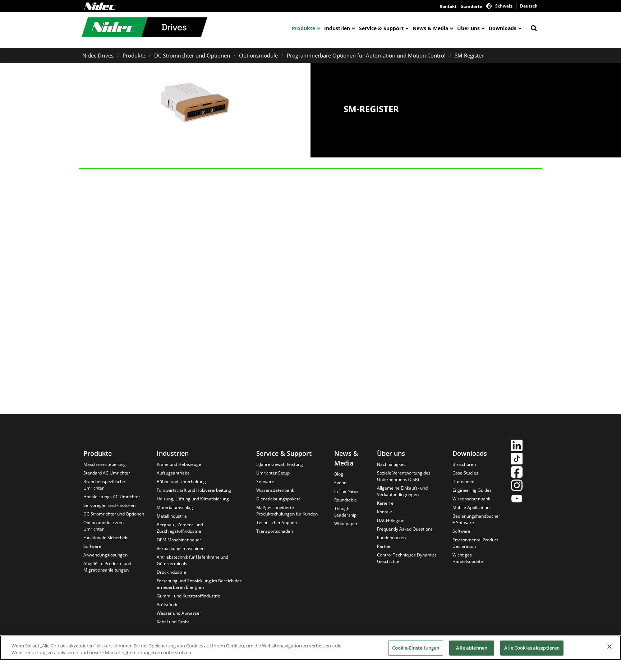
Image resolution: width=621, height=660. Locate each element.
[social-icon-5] (517, 499)
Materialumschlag (175, 507)
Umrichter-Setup (273, 473)
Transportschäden (274, 531)
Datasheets (463, 481)
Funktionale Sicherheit (105, 538)
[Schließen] (609, 647)
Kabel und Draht (173, 622)
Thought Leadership (345, 511)
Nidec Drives (98, 55)
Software (92, 546)
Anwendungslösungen (105, 555)
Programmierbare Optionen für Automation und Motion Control (366, 55)
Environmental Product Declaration (475, 543)
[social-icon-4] (517, 486)
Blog (338, 474)
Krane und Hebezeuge (179, 464)
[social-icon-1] (517, 446)
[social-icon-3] (517, 473)
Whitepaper (346, 524)
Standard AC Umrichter (106, 473)
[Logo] (100, 6)
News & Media (430, 28)
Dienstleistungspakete (278, 499)
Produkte (303, 28)
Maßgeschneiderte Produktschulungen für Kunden (287, 510)
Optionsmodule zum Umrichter (103, 525)
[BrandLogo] (144, 28)
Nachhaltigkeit (391, 464)
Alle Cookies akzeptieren (532, 648)
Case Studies (465, 473)
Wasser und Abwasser (179, 613)
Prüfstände (168, 604)
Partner (384, 546)
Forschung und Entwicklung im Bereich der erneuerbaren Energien (199, 584)
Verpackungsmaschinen (180, 548)
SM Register (469, 55)
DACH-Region (390, 520)
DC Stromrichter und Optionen (192, 55)
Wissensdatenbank (275, 490)
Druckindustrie (171, 572)
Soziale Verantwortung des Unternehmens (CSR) (404, 476)
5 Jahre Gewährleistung (279, 464)
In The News (346, 491)
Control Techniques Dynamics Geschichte (407, 558)
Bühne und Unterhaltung (181, 481)
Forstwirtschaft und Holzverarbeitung (194, 490)
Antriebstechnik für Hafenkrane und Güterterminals (192, 560)
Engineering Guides (472, 490)
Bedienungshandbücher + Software (476, 519)
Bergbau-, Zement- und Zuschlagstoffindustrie (180, 528)
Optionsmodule (258, 55)
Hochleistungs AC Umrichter (111, 497)
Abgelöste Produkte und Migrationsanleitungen (107, 566)
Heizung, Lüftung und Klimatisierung (193, 499)
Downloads (502, 28)
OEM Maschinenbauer (179, 540)
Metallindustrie (172, 516)
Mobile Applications (472, 507)
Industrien (337, 28)
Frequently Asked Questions (405, 529)
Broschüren (464, 464)
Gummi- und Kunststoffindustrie (188, 596)
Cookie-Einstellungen (416, 648)
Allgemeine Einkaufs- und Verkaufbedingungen (402, 491)
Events (341, 483)
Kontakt (448, 6)
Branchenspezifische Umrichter (104, 484)
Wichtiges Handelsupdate (467, 558)
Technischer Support (277, 522)
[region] (310, 647)
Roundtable (345, 500)
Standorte (471, 6)
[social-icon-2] (517, 459)
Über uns (468, 28)
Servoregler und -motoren (109, 505)
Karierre (385, 503)
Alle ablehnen (471, 648)
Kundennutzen (391, 538)
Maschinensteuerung (104, 464)
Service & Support (381, 28)
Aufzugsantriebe (173, 473)
